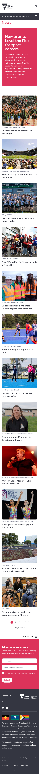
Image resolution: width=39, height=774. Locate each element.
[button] (28, 622)
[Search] (36, 6)
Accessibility (6, 771)
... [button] (22, 622)
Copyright (14, 765)
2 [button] (15, 622)
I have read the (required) (21, 673)
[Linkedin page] (3, 708)
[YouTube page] (7, 708)
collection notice (22, 673)
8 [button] (25, 622)
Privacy (16, 771)
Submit (7, 680)
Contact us (6, 696)
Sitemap (5, 765)
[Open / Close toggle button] (36, 16)
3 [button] (19, 622)
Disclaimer (25, 765)
